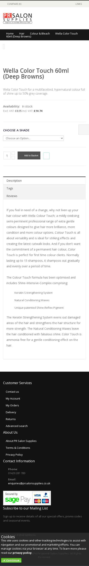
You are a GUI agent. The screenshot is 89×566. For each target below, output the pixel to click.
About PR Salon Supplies (21, 441)
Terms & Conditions (18, 448)
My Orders (12, 405)
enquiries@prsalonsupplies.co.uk (29, 483)
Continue (12, 560)
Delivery (11, 412)
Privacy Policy (14, 454)
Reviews (11, 196)
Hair (21, 33)
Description (14, 181)
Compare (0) (14, 3)
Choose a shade (16, 130)
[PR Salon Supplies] (17, 18)
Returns (11, 419)
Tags (9, 188)
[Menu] (63, 18)
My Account (13, 398)
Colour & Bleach (40, 33)
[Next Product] (83, 70)
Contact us (12, 391)
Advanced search (17, 426)
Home (10, 33)
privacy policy (22, 553)
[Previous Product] (78, 70)
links (79, 3)
